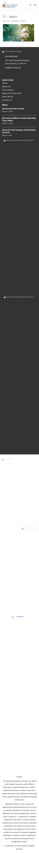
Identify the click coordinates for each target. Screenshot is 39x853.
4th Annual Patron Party (13, 108)
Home (4, 83)
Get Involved (7, 90)
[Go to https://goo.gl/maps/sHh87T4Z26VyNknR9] (19, 62)
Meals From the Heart (12, 93)
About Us (6, 86)
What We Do (7, 96)
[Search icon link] (31, 5)
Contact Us (7, 100)
